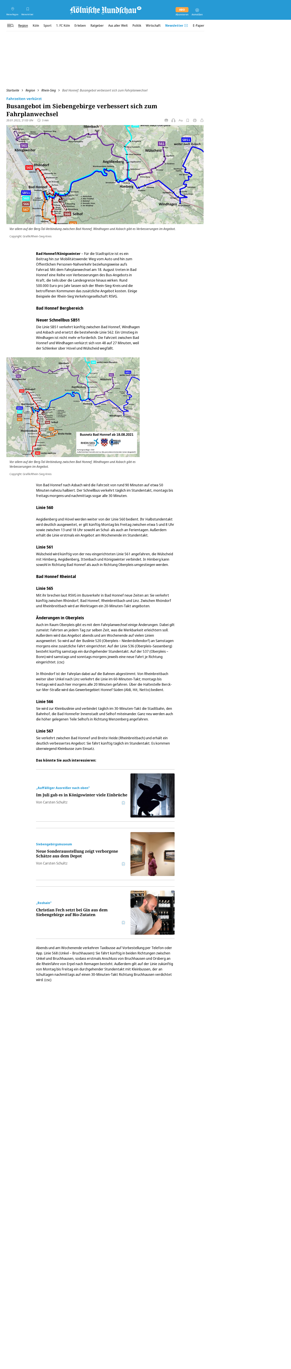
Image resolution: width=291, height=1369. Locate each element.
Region (30, 90)
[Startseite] (105, 10)
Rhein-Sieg (48, 90)
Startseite (12, 90)
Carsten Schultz (55, 802)
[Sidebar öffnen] (10, 25)
